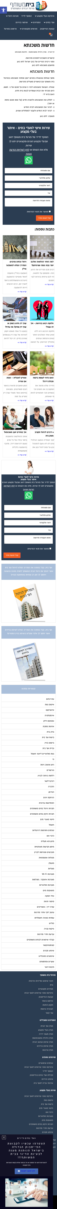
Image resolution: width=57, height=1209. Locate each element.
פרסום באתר (47, 1001)
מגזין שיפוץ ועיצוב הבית (42, 1042)
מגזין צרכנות (47, 1050)
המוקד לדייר (48, 1071)
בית (51, 985)
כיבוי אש (49, 1112)
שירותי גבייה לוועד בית (43, 1083)
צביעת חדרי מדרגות (44, 1128)
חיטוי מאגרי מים (46, 1108)
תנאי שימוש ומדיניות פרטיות (41, 981)
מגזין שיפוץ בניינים (45, 1046)
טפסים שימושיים (46, 1063)
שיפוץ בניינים (47, 1079)
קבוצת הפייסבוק (46, 997)
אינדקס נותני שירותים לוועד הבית (38, 993)
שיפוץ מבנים (47, 1132)
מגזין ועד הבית (47, 1026)
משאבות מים (47, 1120)
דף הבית (51, 52)
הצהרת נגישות (47, 1009)
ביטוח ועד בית (47, 1104)
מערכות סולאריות (45, 1116)
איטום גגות (48, 1100)
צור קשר (49, 1013)
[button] (3, 10)
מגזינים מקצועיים (45, 989)
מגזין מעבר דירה (46, 1034)
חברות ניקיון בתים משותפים (41, 1124)
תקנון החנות (48, 1005)
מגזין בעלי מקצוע (45, 1030)
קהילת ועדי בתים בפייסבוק (41, 1075)
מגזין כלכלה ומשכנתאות (37, 52)
